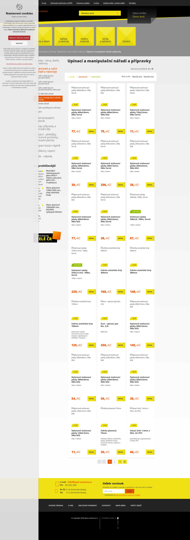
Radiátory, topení (45, 151)
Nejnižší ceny (137, 76)
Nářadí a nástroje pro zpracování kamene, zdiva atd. (48, 89)
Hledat (118, 13)
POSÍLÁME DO (44, 238)
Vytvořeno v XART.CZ (109, 518)
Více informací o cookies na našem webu (19, 64)
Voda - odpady (43, 156)
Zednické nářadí (42, 103)
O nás (44, 3)
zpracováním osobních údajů (128, 495)
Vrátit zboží (136, 505)
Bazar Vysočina (43, 51)
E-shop (96, 3)
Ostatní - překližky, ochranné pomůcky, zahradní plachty (46, 137)
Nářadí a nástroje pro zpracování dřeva (44, 77)
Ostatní (39, 112)
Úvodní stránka (56, 505)
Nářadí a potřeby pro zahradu (48, 107)
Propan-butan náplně (47, 145)
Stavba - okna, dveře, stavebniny (47, 62)
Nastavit (19, 43)
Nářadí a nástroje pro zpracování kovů (44, 83)
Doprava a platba (83, 3)
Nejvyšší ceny (149, 76)
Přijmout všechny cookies (19, 38)
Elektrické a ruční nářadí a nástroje (71, 51)
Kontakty (132, 3)
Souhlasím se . (123, 495)
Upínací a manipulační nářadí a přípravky (48, 98)
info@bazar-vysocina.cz (80, 482)
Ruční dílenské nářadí (44, 93)
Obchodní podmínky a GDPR (61, 3)
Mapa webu (121, 505)
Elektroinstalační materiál (44, 119)
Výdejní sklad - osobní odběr (114, 3)
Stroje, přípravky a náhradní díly (45, 127)
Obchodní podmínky (87, 505)
